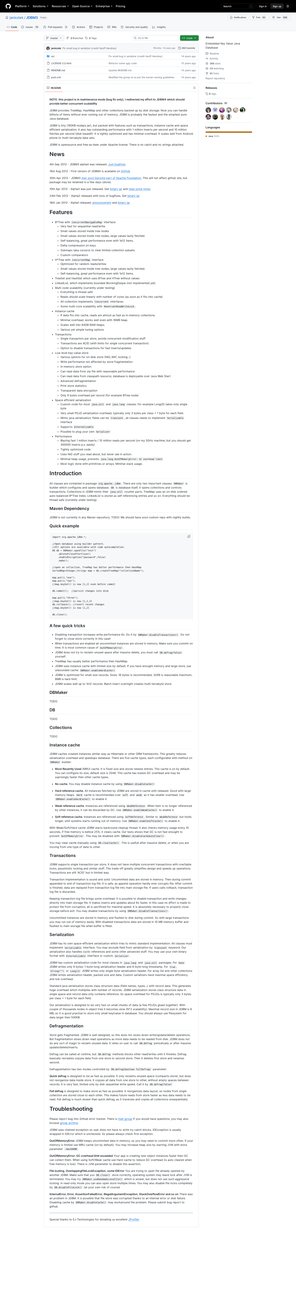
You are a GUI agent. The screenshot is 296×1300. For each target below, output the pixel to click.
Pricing (120, 6)
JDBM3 (32, 18)
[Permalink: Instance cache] (47, 744)
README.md (58, 70)
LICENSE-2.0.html (61, 63)
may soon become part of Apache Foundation (111, 178)
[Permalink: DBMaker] (47, 692)
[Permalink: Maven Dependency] (47, 508)
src (53, 56)
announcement (101, 202)
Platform (21, 6)
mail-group (125, 1118)
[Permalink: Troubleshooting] (47, 1108)
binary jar (116, 189)
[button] (189, 536)
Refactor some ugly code (123, 63)
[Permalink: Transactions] (47, 855)
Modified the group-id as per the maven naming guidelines (141, 77)
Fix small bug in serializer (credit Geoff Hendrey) (89, 48)
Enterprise (103, 6)
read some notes (139, 189)
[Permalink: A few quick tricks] (47, 625)
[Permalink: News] (47, 154)
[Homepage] (8, 6)
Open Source (81, 6)
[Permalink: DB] (47, 710)
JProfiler (133, 1219)
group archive (69, 1123)
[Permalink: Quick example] (47, 525)
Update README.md (120, 70)
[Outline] (194, 88)
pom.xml (56, 77)
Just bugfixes (117, 164)
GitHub (125, 171)
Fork (260, 17)
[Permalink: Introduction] (47, 473)
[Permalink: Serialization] (47, 934)
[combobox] (157, 38)
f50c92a (157, 48)
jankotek (16, 18)
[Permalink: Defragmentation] (47, 1026)
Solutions (39, 6)
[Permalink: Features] (47, 212)
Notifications (240, 17)
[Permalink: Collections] (47, 727)
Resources (59, 6)
